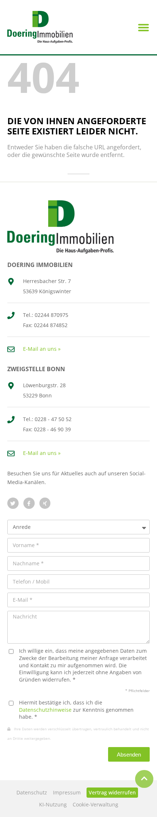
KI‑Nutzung (53, 804)
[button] (143, 27)
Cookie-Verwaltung (95, 804)
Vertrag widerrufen (112, 792)
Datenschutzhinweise (45, 709)
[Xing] (45, 503)
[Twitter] (13, 503)
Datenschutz (31, 792)
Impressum (67, 792)
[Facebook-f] (29, 503)
